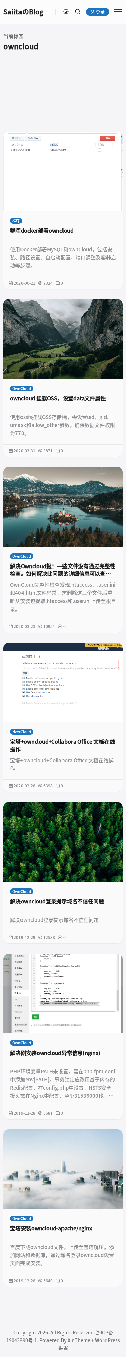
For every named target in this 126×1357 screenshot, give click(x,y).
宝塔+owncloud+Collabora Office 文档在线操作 (62, 745)
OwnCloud (21, 388)
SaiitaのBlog (23, 11)
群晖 (16, 221)
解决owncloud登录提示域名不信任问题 (57, 901)
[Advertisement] (63, 95)
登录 (100, 12)
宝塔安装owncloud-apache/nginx (51, 1228)
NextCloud (21, 732)
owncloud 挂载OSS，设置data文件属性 (58, 398)
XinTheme (79, 1340)
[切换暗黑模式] (66, 12)
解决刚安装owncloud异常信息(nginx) (55, 1053)
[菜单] (116, 11)
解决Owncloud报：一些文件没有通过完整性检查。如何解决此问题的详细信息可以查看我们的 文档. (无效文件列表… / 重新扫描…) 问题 (62, 570)
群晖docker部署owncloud (42, 230)
